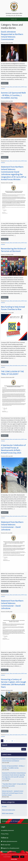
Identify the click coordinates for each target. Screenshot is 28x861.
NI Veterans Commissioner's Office (14, 13)
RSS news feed (6, 845)
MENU (13, 19)
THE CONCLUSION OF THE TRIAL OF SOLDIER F (12, 372)
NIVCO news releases (7, 813)
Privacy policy (14, 859)
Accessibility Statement (7, 830)
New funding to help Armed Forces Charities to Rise (13, 308)
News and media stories (15, 87)
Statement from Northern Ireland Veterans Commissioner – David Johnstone (12, 526)
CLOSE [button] (22, 856)
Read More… (5, 83)
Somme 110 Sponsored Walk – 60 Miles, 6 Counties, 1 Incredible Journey (13, 95)
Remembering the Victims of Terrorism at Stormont (13, 249)
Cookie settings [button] (15, 856)
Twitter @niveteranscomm (9, 841)
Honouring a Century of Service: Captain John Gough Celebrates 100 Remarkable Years (13, 683)
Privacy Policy (4, 834)
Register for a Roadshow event (10, 848)
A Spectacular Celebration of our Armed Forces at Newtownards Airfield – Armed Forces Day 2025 (13, 449)
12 (12, 741)
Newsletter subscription (9, 851)
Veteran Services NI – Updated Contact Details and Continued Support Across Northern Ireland (12, 793)
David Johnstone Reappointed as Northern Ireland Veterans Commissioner (12, 35)
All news (7, 87)
